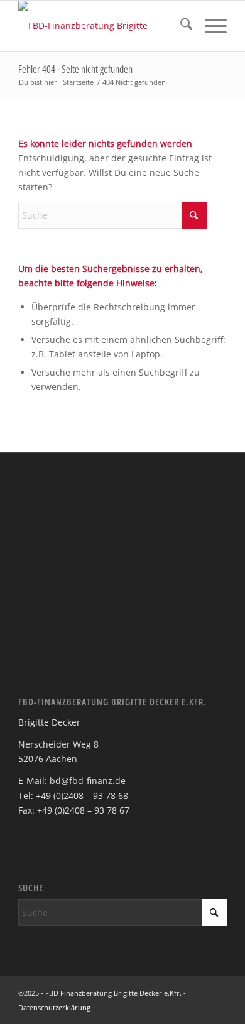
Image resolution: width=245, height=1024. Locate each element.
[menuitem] (180, 26)
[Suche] (180, 26)
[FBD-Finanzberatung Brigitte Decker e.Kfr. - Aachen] (101, 26)
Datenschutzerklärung (54, 1007)
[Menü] (209, 26)
